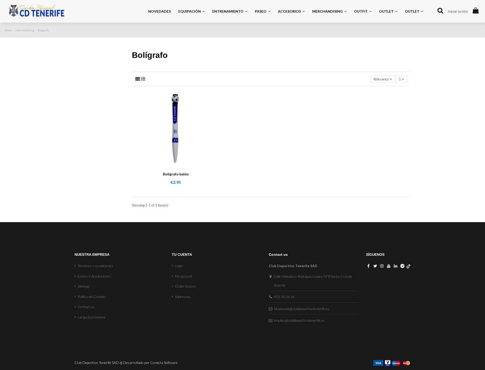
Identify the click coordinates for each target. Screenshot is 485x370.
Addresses (183, 296)
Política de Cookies (92, 296)
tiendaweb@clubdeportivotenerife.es (301, 309)
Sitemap (83, 286)
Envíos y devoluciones (94, 276)
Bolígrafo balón (176, 174)
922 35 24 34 (284, 297)
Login (179, 266)
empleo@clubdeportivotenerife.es (299, 320)
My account (183, 276)
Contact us (86, 307)
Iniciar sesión (458, 11)
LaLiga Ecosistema (91, 317)
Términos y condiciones (95, 266)
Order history (185, 286)
